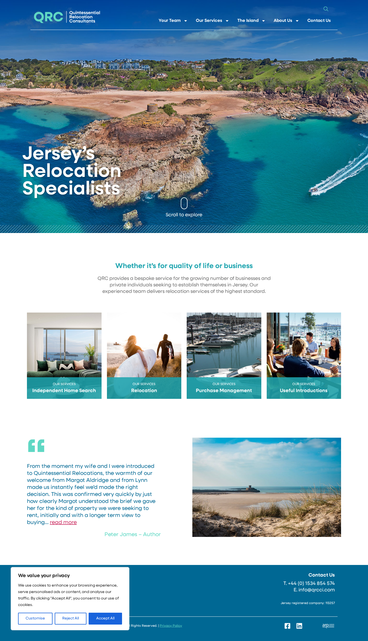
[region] (70, 598)
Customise (35, 618)
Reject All (70, 618)
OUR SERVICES (64, 384)
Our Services (209, 21)
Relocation (144, 391)
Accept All (105, 618)
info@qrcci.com (316, 590)
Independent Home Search (64, 391)
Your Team (170, 21)
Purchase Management (224, 391)
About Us (283, 21)
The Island (248, 21)
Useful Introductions (304, 391)
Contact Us (319, 21)
